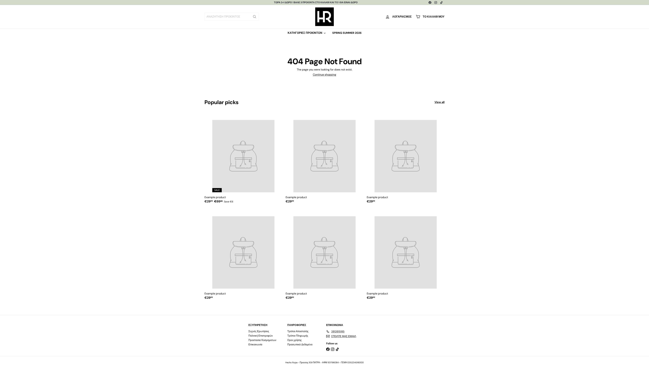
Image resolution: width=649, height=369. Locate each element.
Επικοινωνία (255, 344)
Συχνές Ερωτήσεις (258, 331)
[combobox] (232, 16)
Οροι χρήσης (294, 340)
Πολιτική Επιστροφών (260, 335)
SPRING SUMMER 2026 (347, 33)
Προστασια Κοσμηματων (262, 340)
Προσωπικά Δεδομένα (300, 344)
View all (439, 102)
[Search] (254, 16)
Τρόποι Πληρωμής (297, 335)
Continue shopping (324, 74)
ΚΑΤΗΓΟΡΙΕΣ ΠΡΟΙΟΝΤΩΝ (305, 33)
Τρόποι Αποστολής (297, 331)
